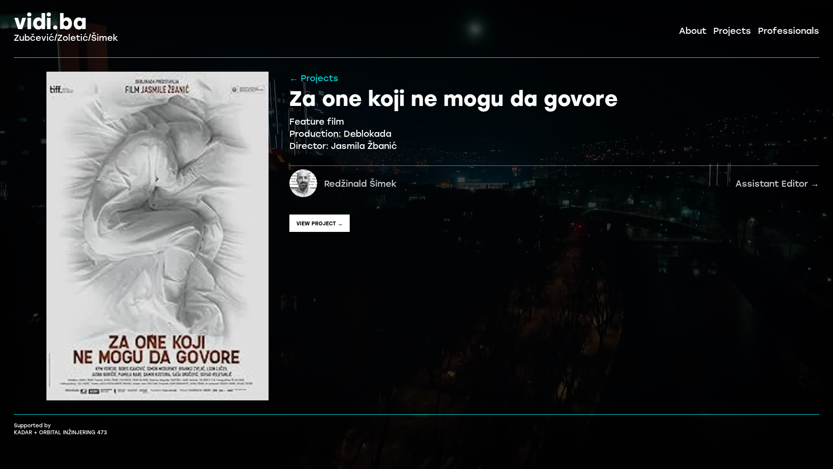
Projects (732, 30)
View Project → (319, 223)
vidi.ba (50, 21)
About (692, 30)
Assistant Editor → (571, 183)
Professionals (788, 30)
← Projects (313, 77)
